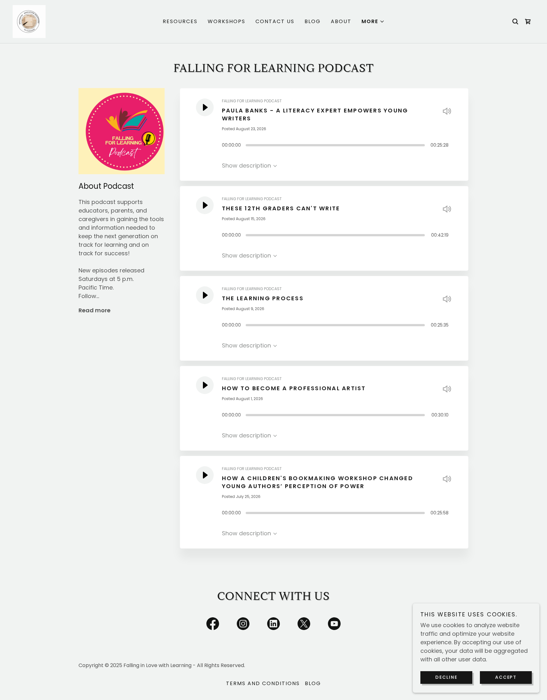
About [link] (341, 21)
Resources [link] (180, 21)
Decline (446, 677)
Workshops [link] (226, 21)
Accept (506, 677)
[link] (29, 21)
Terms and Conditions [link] (263, 683)
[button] (373, 21)
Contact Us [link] (274, 21)
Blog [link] (313, 21)
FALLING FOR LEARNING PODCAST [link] (252, 101)
